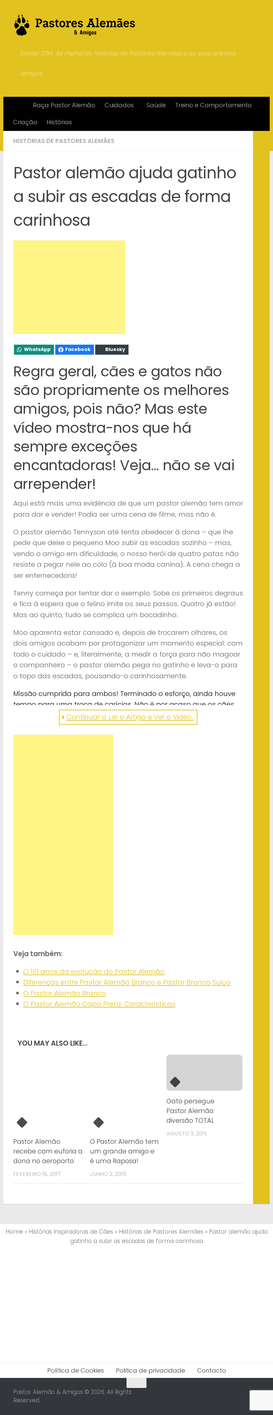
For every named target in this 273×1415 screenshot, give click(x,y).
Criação (25, 122)
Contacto (211, 1370)
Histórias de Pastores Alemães (64, 141)
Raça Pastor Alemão (64, 105)
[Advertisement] (69, 287)
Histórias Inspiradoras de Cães (71, 1232)
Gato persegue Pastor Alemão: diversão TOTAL (190, 1111)
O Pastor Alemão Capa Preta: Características (99, 1004)
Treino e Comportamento (213, 105)
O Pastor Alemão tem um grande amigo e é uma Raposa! (124, 1151)
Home (14, 1232)
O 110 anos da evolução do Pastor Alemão (93, 971)
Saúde (156, 105)
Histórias (59, 122)
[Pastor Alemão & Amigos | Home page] (75, 25)
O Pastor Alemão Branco (64, 993)
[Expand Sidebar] (261, 141)
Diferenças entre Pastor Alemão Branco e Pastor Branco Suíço (126, 982)
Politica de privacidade (150, 1370)
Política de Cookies (75, 1370)
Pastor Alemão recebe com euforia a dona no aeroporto (48, 1151)
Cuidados (119, 105)
